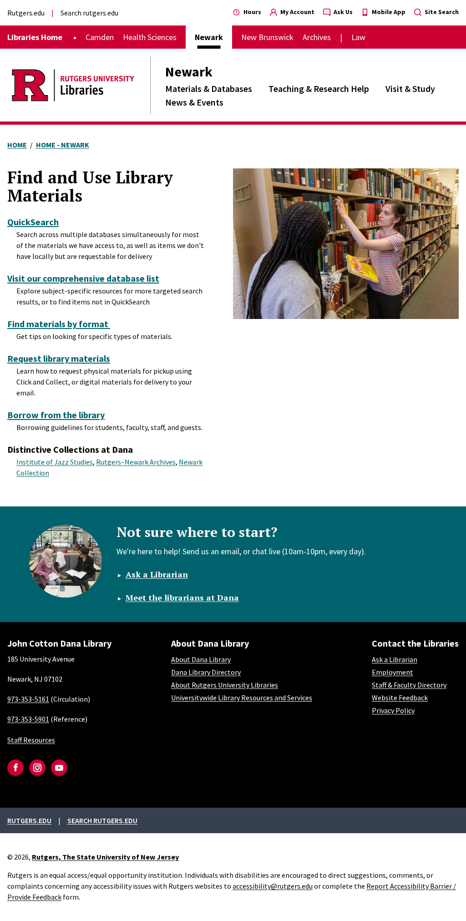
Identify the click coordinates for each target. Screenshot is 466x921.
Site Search (441, 12)
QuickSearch (33, 222)
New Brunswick (267, 37)
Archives (317, 37)
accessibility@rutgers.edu (273, 886)
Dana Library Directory (206, 672)
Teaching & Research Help (318, 88)
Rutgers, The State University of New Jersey (105, 856)
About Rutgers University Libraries (224, 684)
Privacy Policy (393, 710)
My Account (296, 12)
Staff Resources (31, 739)
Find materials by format (58, 323)
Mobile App (387, 12)
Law (358, 37)
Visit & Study (410, 88)
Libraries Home (34, 37)
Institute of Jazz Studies (54, 461)
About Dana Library (201, 659)
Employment (392, 672)
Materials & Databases (208, 88)
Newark (189, 71)
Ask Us (342, 12)
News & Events (194, 102)
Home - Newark (62, 144)
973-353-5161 (28, 698)
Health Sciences (150, 37)
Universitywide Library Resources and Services (241, 697)
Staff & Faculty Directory (409, 684)
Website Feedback (400, 697)
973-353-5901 (28, 719)
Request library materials (58, 358)
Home (17, 144)
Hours (251, 12)
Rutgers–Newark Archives (136, 461)
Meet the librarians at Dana (182, 597)
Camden (100, 37)
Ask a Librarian (157, 574)
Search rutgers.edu (89, 12)
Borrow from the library (56, 414)
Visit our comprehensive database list (83, 278)
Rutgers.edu (26, 12)
